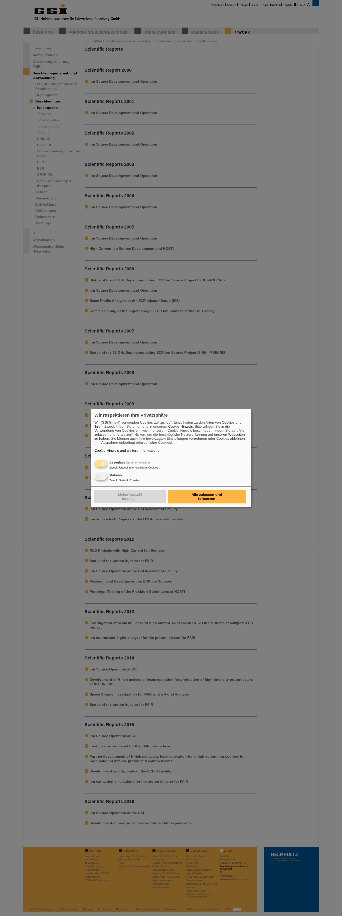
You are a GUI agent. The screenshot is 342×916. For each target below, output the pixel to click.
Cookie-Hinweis (180, 426)
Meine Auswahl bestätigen (130, 497)
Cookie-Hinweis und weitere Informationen (127, 450)
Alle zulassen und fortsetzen (207, 497)
